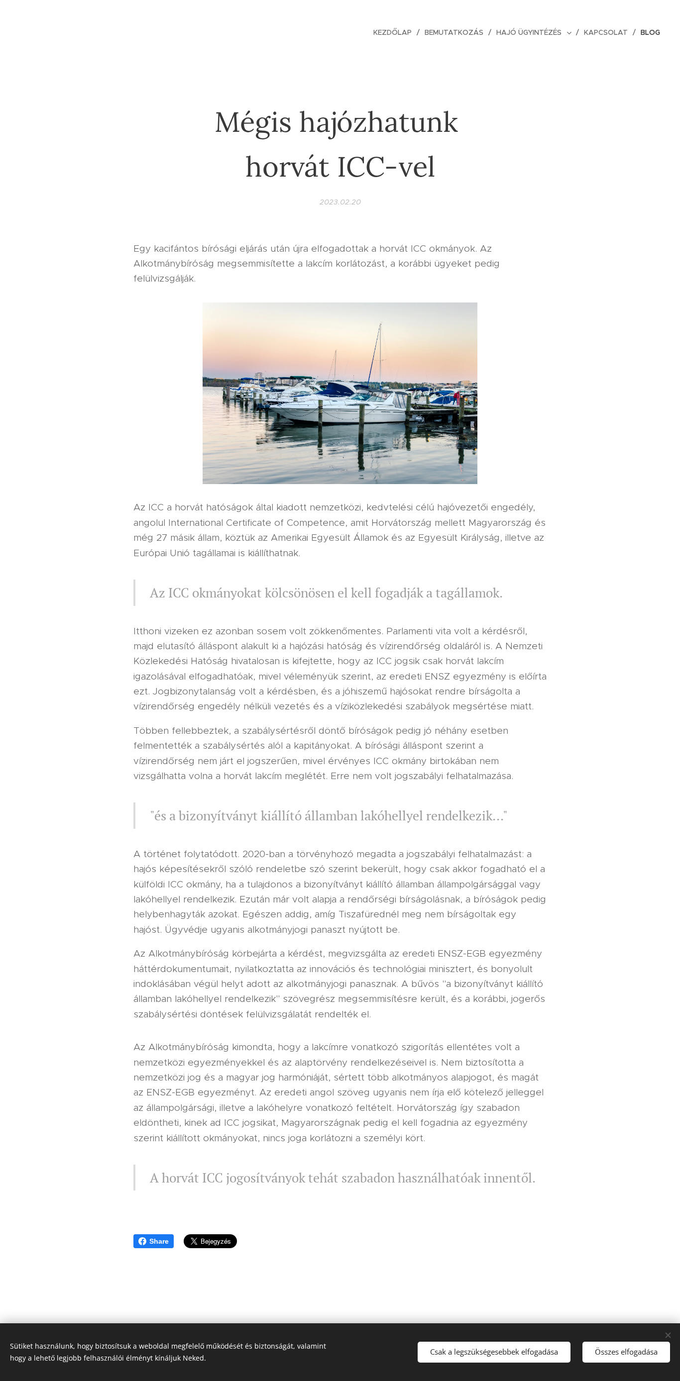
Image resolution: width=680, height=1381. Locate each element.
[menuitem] (395, 32)
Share (159, 1241)
